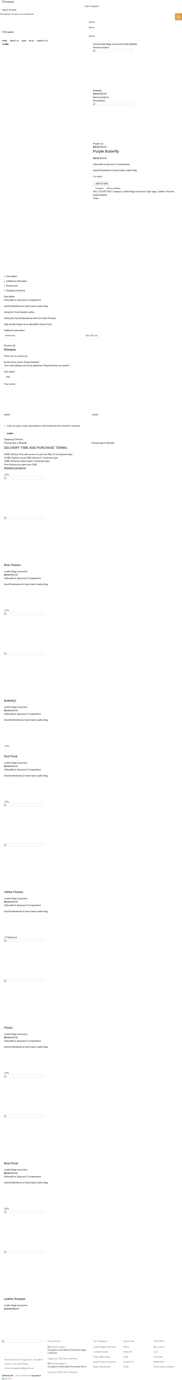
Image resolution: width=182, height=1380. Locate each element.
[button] (178, 16)
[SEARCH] (178, 10)
